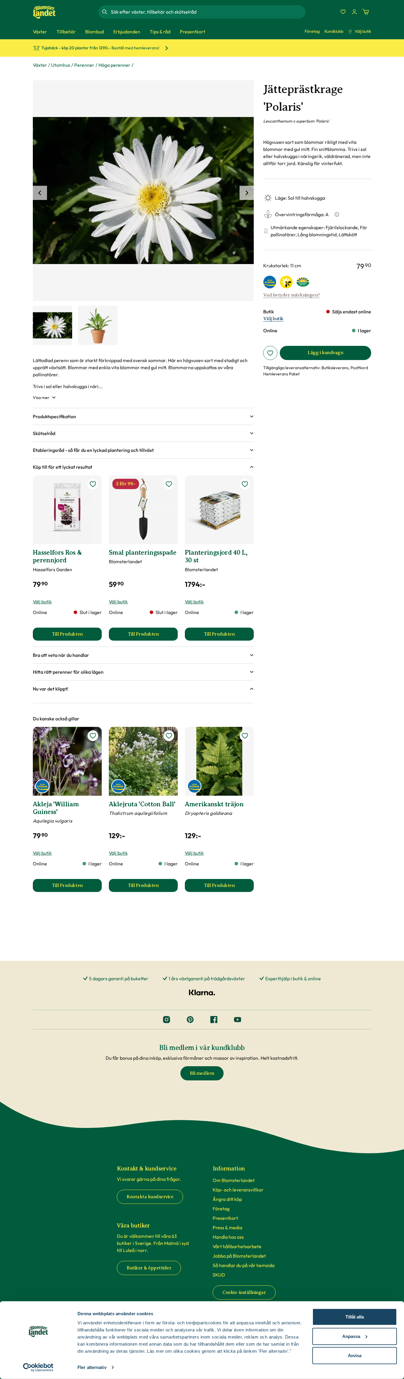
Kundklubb (333, 31)
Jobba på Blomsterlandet (239, 1256)
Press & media (227, 1227)
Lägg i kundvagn (325, 352)
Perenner (84, 65)
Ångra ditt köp (227, 1199)
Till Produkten (77, 635)
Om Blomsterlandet (234, 1180)
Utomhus (60, 65)
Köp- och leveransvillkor (238, 1190)
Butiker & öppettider (149, 1268)
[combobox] (207, 12)
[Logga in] (354, 12)
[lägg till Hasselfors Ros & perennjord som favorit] (93, 484)
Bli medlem (202, 1073)
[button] (143, 416)
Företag (312, 31)
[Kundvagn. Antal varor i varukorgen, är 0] (365, 12)
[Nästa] (247, 193)
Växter (40, 65)
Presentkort (225, 1218)
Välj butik (363, 31)
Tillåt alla (354, 1316)
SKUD (219, 1275)
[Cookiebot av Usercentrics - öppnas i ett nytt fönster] (38, 1367)
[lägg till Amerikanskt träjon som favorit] (245, 735)
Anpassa (351, 1336)
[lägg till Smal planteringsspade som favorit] (169, 484)
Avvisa (354, 1355)
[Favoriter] (343, 12)
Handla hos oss (228, 1237)
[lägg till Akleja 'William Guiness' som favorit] (93, 735)
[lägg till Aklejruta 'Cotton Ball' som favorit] (169, 735)
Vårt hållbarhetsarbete (237, 1246)
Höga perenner (114, 65)
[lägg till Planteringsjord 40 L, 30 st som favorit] (245, 484)
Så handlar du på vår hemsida (243, 1265)
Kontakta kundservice (150, 1196)
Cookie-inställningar (244, 1292)
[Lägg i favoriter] (270, 353)
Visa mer (41, 397)
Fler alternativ (91, 1367)
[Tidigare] (40, 193)
